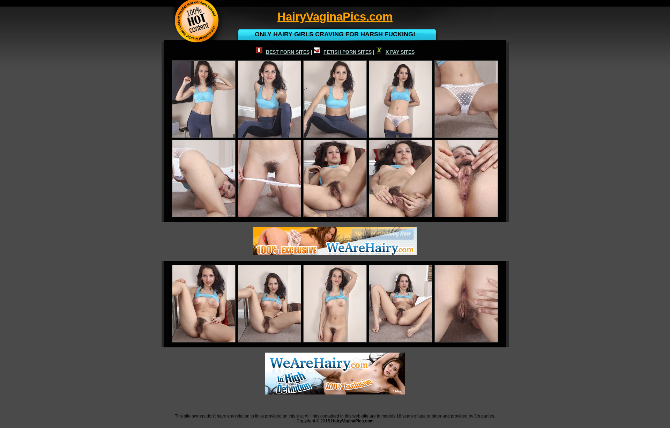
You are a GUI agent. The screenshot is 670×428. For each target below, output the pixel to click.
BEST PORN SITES (288, 52)
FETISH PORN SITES (347, 52)
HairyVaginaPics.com (352, 421)
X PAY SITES (400, 52)
